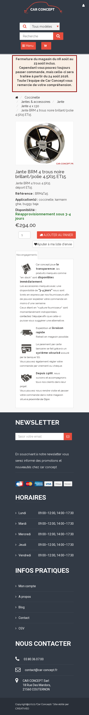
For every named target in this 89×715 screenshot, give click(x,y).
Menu (29, 45)
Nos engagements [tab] (26, 254)
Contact (24, 618)
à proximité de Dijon (38, 399)
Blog (22, 607)
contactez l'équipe (31, 316)
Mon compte (27, 586)
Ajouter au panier (58, 235)
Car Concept (44, 704)
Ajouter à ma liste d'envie (54, 244)
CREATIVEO (22, 708)
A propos (25, 596)
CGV (21, 628)
